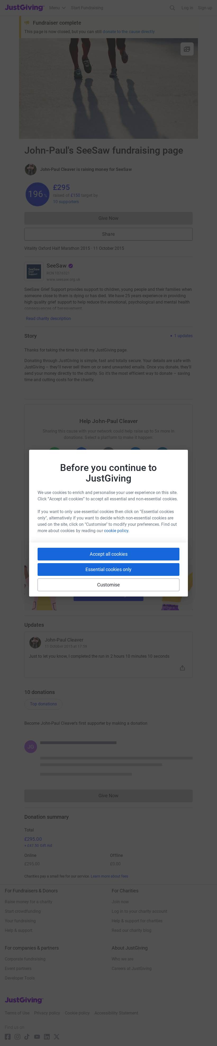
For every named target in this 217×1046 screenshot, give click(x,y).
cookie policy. (116, 530)
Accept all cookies (109, 554)
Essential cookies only (108, 569)
